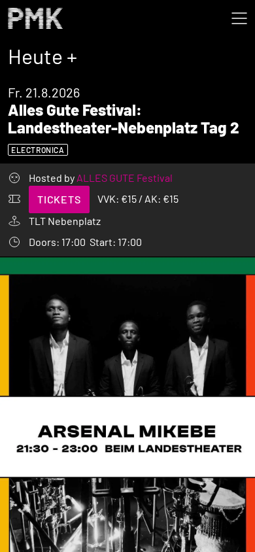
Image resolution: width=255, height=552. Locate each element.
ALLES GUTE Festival (124, 177)
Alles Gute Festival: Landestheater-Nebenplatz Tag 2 (123, 118)
